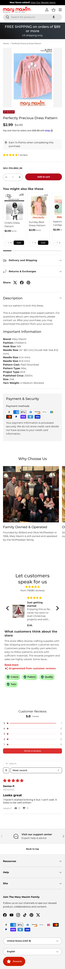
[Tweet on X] (15, 282)
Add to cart (43, 176)
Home (6, 43)
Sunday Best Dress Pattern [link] (37, 224)
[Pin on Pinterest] (28, 282)
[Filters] (6, 770)
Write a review (32, 750)
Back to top (32, 849)
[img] (32, 587)
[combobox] (32, 17)
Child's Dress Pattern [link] (12, 224)
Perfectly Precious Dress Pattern (26, 43)
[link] (14, 207)
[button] (53, 17)
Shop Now (51, 2)
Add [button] (19, 242)
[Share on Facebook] (21, 282)
